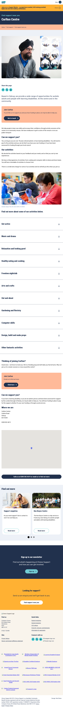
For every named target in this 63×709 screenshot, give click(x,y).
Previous (3, 189)
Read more (11, 531)
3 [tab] (26, 201)
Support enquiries (36, 620)
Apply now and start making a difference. (14, 8)
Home (3, 27)
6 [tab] (33, 201)
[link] (3, 91)
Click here (11, 385)
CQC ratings (35, 625)
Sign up (31, 571)
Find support (9, 27)
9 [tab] (41, 201)
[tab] (31, 224)
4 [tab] (28, 201)
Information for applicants (38, 630)
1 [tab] (20, 201)
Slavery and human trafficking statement (12, 641)
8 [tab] (38, 201)
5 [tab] (31, 201)
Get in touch (12, 118)
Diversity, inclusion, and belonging (41, 628)
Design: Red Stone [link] (56, 698)
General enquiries (36, 623)
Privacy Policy (9, 705)
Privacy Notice (5, 638)
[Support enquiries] (16, 500)
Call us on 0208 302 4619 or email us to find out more (31, 477)
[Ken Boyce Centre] (46, 500)
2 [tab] (23, 201)
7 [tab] (36, 201)
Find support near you (20, 27)
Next (59, 189)
